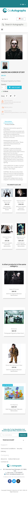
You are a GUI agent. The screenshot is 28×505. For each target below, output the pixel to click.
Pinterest (14, 95)
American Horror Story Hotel (7, 201)
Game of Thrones (14, 289)
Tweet (10, 95)
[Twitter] (14, 481)
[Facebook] (10, 481)
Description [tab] (8, 121)
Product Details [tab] (9, 124)
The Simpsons (14, 405)
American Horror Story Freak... (21, 201)
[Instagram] (18, 481)
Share (6, 95)
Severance (14, 329)
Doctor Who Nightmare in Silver (14, 365)
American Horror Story (7, 237)
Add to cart (14, 87)
